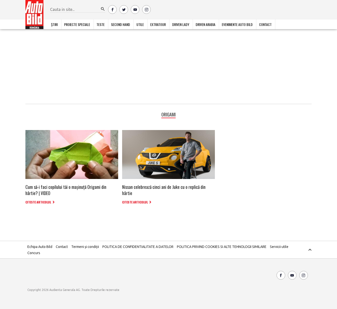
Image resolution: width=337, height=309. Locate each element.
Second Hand (120, 24)
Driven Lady (180, 24)
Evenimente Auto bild (237, 24)
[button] (102, 9)
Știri (54, 24)
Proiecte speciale (77, 24)
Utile (140, 24)
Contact (265, 24)
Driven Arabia (205, 24)
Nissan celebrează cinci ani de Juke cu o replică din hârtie (164, 190)
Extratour (158, 24)
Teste (100, 24)
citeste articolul (38, 202)
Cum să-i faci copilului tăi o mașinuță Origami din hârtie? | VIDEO (65, 190)
